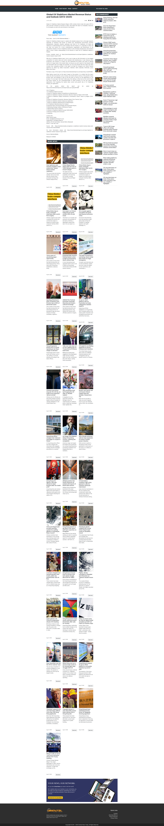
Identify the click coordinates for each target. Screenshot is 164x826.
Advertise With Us (113, 815)
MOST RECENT (63, 8)
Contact (116, 813)
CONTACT (74, 8)
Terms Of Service (113, 816)
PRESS (69, 8)
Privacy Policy (114, 818)
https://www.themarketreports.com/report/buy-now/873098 (78, 71)
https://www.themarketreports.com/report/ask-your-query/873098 (62, 87)
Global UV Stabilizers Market (53, 41)
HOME (56, 8)
